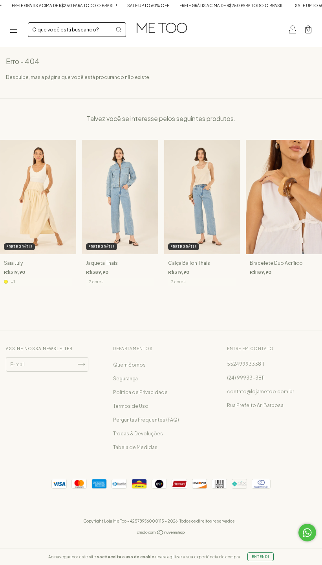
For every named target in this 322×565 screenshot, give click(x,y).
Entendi (260, 557)
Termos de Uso (130, 406)
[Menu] (14, 30)
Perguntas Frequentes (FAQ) (146, 420)
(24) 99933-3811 (246, 378)
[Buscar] (118, 29)
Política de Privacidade (140, 392)
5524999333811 (245, 364)
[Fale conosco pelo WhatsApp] (307, 532)
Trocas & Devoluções (138, 434)
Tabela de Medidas (135, 447)
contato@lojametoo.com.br (260, 391)
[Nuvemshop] (161, 533)
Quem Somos (129, 365)
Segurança (125, 379)
